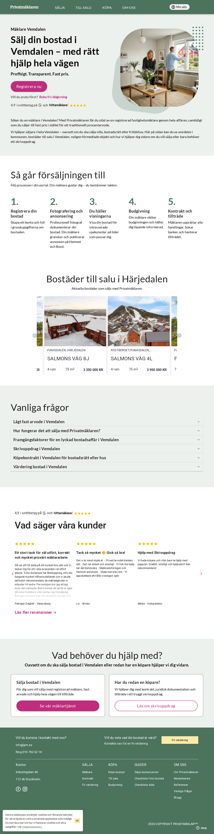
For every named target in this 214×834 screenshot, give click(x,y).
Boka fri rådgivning (53, 97)
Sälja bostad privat (146, 772)
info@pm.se (24, 745)
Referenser (181, 784)
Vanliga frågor (183, 791)
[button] (107, 421)
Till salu (113, 778)
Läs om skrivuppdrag (156, 705)
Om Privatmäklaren (186, 772)
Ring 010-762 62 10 (29, 752)
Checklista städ (144, 784)
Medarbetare (182, 778)
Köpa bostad (116, 772)
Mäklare (87, 772)
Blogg (177, 797)
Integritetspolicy (32, 826)
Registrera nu (28, 86)
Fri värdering (90, 784)
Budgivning (115, 784)
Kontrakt (87, 778)
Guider (140, 764)
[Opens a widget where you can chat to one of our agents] (201, 828)
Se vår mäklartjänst (58, 705)
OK (77, 820)
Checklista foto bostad (149, 778)
